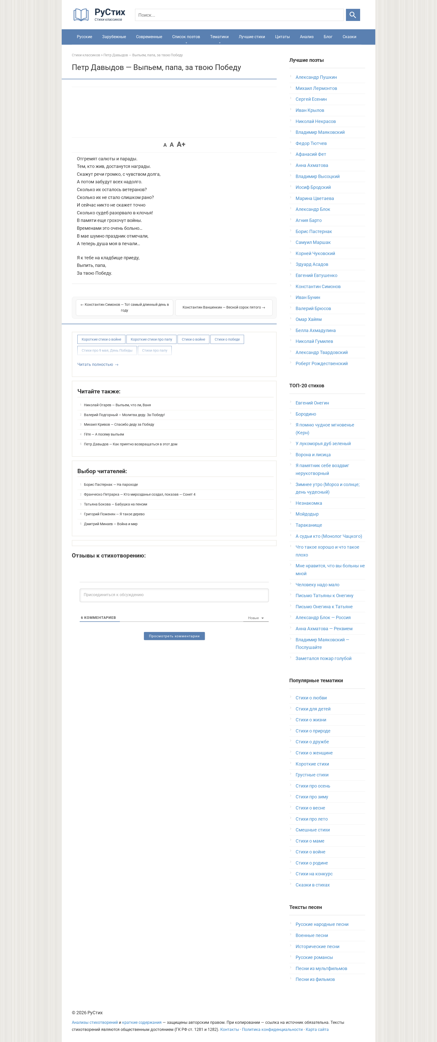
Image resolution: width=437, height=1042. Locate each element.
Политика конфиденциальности (272, 1029)
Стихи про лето (312, 819)
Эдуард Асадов (312, 264)
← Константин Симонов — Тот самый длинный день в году (124, 307)
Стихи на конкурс (314, 873)
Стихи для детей (313, 708)
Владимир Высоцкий (318, 176)
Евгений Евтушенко (316, 275)
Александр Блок (313, 209)
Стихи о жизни (311, 719)
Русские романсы (314, 957)
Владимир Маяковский (320, 132)
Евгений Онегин (312, 402)
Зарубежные (114, 36)
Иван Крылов (310, 110)
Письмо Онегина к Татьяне (324, 606)
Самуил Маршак (313, 242)
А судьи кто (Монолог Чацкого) (329, 536)
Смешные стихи (313, 829)
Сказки (349, 36)
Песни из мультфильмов (321, 968)
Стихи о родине (312, 863)
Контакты (229, 1029)
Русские (84, 36)
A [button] (165, 145)
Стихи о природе (313, 730)
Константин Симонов (318, 286)
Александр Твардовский (322, 352)
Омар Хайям (309, 319)
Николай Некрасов (316, 121)
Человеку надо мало (317, 584)
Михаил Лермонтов (316, 88)
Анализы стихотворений (95, 1022)
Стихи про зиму (312, 796)
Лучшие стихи (252, 36)
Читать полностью (95, 364)
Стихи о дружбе (312, 741)
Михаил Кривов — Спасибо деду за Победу (119, 424)
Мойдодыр (307, 514)
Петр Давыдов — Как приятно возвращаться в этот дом (130, 444)
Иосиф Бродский (313, 187)
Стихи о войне (193, 339)
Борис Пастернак (314, 231)
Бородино (306, 414)
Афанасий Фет (311, 154)
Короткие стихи (312, 764)
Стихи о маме (310, 841)
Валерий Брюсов (313, 308)
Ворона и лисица (313, 454)
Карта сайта (317, 1029)
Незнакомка (309, 503)
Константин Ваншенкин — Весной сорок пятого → (224, 307)
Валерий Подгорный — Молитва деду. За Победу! (124, 415)
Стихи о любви (311, 697)
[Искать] (353, 15)
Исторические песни (317, 946)
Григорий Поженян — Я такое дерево (114, 514)
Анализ (307, 36)
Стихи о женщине (314, 752)
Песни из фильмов (315, 979)
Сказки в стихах (313, 884)
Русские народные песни (322, 924)
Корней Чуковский (315, 253)
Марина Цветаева (315, 198)
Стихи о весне (310, 807)
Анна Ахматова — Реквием (324, 628)
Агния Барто (309, 220)
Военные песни (312, 935)
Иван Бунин (308, 297)
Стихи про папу (154, 350)
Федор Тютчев (311, 143)
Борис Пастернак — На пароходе (111, 484)
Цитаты (282, 36)
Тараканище (309, 525)
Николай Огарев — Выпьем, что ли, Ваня (117, 405)
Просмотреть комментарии (174, 636)
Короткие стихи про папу (151, 339)
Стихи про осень (313, 786)
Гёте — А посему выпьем (104, 434)
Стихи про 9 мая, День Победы (107, 350)
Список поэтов (186, 36)
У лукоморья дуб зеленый (323, 443)
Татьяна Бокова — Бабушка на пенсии (115, 504)
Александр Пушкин (316, 77)
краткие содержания (142, 1022)
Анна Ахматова (312, 165)
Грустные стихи (312, 774)
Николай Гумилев (314, 341)
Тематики (219, 36)
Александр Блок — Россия (323, 617)
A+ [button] (181, 144)
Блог (328, 36)
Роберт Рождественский (322, 363)
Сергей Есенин (311, 99)
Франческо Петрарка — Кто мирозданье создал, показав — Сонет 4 (139, 494)
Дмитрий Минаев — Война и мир (111, 524)
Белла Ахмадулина (316, 330)
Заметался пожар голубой (324, 658)
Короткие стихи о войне (101, 339)
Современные (149, 36)
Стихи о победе (227, 339)
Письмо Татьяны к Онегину (325, 595)
